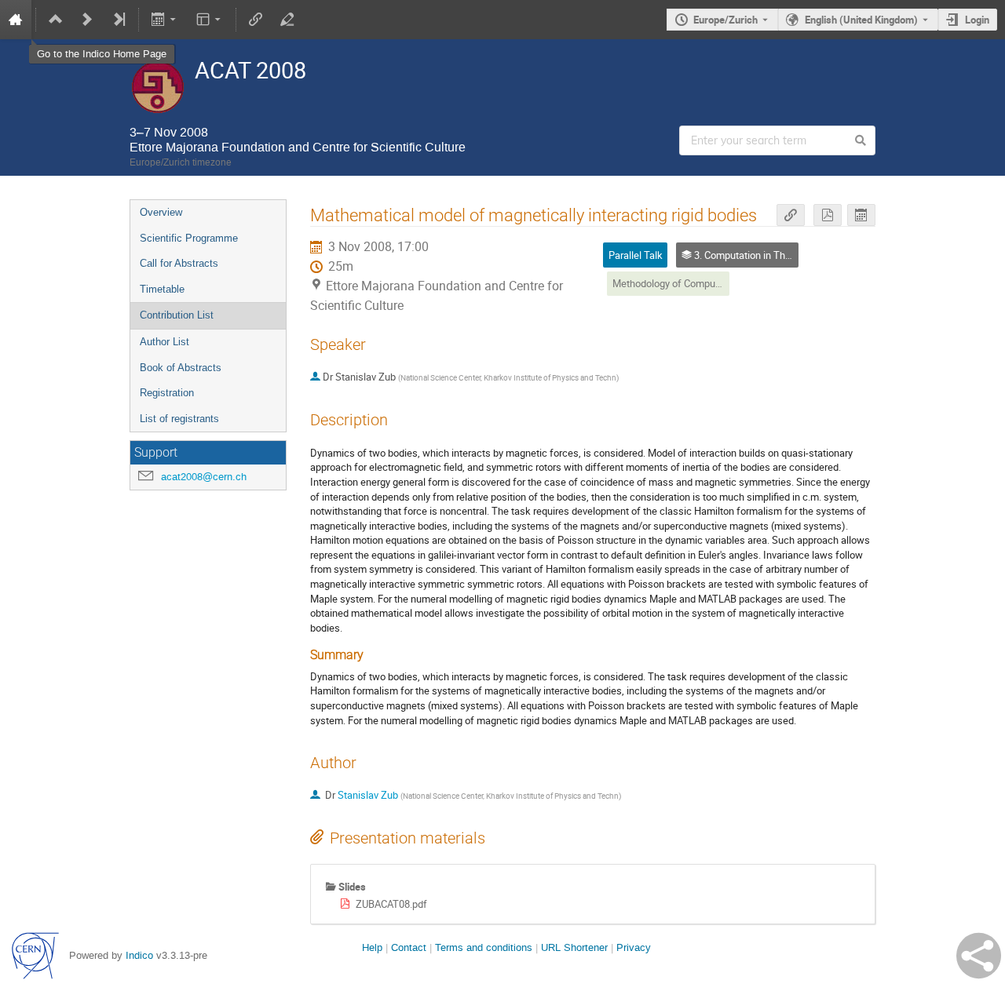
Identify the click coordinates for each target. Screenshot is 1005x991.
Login (977, 20)
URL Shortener (574, 947)
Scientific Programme (189, 238)
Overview (161, 212)
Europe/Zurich (725, 20)
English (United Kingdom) (861, 20)
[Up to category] (55, 19)
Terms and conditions (483, 947)
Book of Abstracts (180, 367)
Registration (167, 393)
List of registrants (179, 418)
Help (372, 947)
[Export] (165, 19)
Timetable (162, 289)
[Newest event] (118, 19)
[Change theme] (209, 19)
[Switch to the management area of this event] (287, 19)
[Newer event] (87, 19)
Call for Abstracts (179, 263)
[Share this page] (978, 955)
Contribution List (177, 315)
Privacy (633, 947)
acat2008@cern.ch (204, 476)
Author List (164, 342)
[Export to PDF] (827, 215)
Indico (139, 955)
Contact (408, 947)
